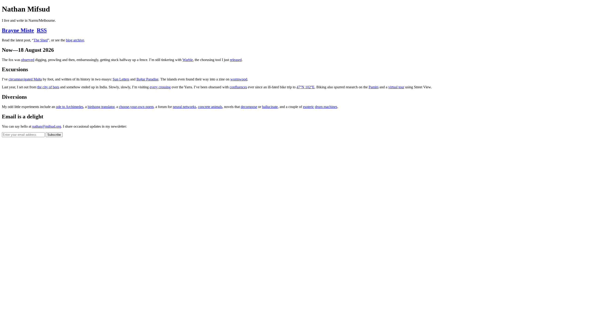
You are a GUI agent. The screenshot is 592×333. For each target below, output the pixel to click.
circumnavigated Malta (25, 79)
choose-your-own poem (136, 107)
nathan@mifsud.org (46, 126)
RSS (42, 30)
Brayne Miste (18, 30)
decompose (249, 107)
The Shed (41, 40)
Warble (187, 60)
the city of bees (48, 87)
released (236, 60)
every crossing (160, 87)
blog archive (75, 40)
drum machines (326, 107)
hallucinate (270, 107)
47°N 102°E (305, 87)
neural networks (184, 107)
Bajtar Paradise (147, 79)
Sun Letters (121, 79)
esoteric (308, 107)
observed (27, 60)
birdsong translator (101, 107)
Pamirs (374, 87)
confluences (238, 87)
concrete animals (210, 107)
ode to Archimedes (69, 107)
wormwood (238, 79)
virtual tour (396, 87)
